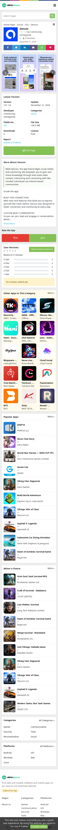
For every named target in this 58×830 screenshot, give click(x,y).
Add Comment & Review (41, 249)
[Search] (52, 15)
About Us (6, 804)
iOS (27, 24)
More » (51, 293)
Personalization (11, 736)
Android (8, 752)
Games (7, 726)
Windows (8, 757)
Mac (33, 757)
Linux (6, 762)
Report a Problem (12, 142)
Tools (33, 731)
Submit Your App (10, 790)
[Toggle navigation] (54, 5)
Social (20, 24)
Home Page (9, 24)
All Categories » (46, 720)
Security (8, 731)
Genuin (34, 24)
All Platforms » (47, 746)
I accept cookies (39, 826)
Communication (39, 726)
